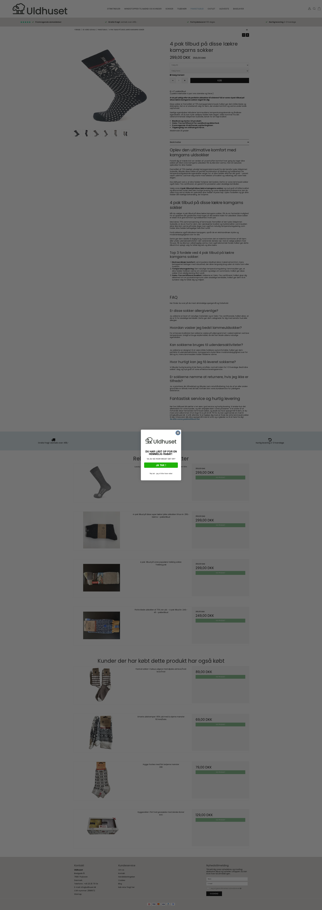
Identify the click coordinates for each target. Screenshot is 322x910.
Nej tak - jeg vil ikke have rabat (161, 473)
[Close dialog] (178, 433)
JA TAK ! (161, 465)
